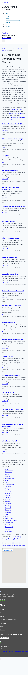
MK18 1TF (5, 282)
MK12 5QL (5, 331)
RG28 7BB (5, 348)
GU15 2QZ (5, 162)
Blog (7, 24)
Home (7, 13)
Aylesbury (8, 506)
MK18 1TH (5, 265)
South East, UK (5, 50)
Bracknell (8, 508)
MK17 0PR (5, 249)
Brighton (7, 474)
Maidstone (8, 487)
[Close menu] (0, 659)
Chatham (8, 512)
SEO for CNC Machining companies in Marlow (14, 652)
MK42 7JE (5, 401)
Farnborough (9, 527)
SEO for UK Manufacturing (13, 20)
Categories (9, 16)
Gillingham (8, 497)
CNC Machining (20, 48)
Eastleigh (8, 510)
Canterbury (8, 531)
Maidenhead (9, 522)
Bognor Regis (9, 518)
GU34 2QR (5, 297)
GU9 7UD (5, 198)
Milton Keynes (9, 478)
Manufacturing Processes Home (9, 48)
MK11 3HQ (5, 314)
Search (7, 18)
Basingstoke (8, 489)
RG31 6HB (5, 130)
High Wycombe (9, 484)
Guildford (8, 504)
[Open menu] (3, 40)
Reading (7, 476)
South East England (16, 109)
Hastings (7, 501)
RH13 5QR (5, 416)
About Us (3, 623)
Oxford (7, 482)
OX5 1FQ (4, 230)
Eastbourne (8, 493)
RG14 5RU (5, 213)
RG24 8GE (5, 179)
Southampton (9, 470)
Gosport (7, 514)
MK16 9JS (5, 367)
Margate (7, 529)
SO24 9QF (5, 384)
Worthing (8, 491)
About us (8, 22)
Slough (7, 480)
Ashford (7, 516)
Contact (8, 26)
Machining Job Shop (13, 539)
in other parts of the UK (16, 113)
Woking (7, 499)
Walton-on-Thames (11, 520)
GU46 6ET (5, 147)
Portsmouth (8, 472)
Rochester (8, 525)
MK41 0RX (5, 451)
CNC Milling (17, 537)
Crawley (7, 495)
